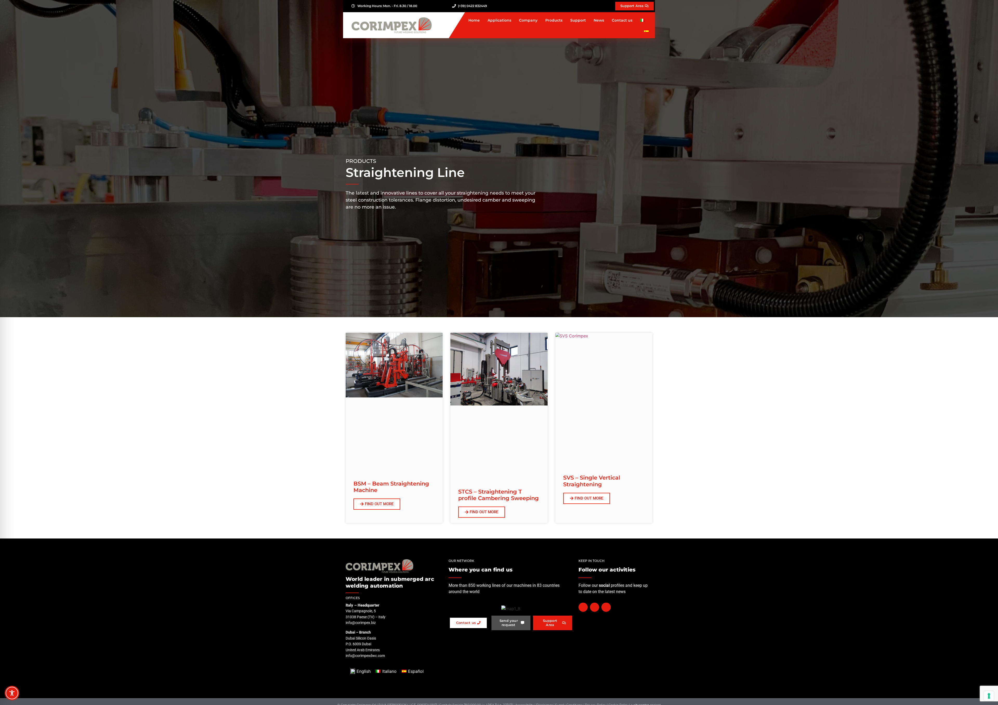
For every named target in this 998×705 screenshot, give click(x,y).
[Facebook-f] (583, 607)
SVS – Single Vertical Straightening (591, 480)
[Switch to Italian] (642, 20)
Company (528, 20)
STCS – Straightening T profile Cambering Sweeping (498, 494)
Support (578, 20)
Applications (499, 20)
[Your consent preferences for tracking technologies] (989, 696)
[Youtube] (594, 607)
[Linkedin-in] (605, 607)
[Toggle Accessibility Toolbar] (12, 693)
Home (474, 20)
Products (553, 20)
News (599, 20)
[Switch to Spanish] (646, 31)
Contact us (622, 20)
